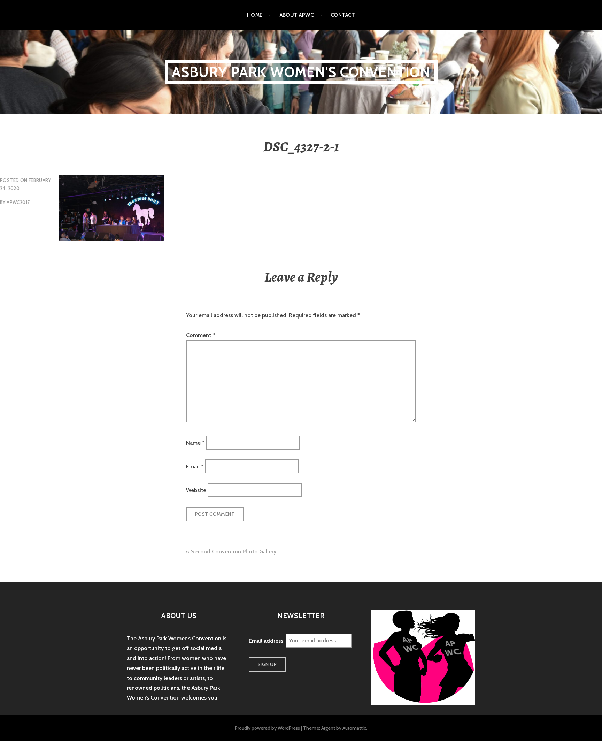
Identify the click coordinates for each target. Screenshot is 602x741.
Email (194, 466)
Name (195, 442)
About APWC (297, 15)
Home (255, 15)
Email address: (267, 640)
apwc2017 (18, 202)
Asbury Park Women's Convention (301, 72)
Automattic (354, 728)
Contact (343, 15)
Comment (200, 335)
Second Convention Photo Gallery (233, 551)
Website (196, 490)
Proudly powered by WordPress (267, 728)
